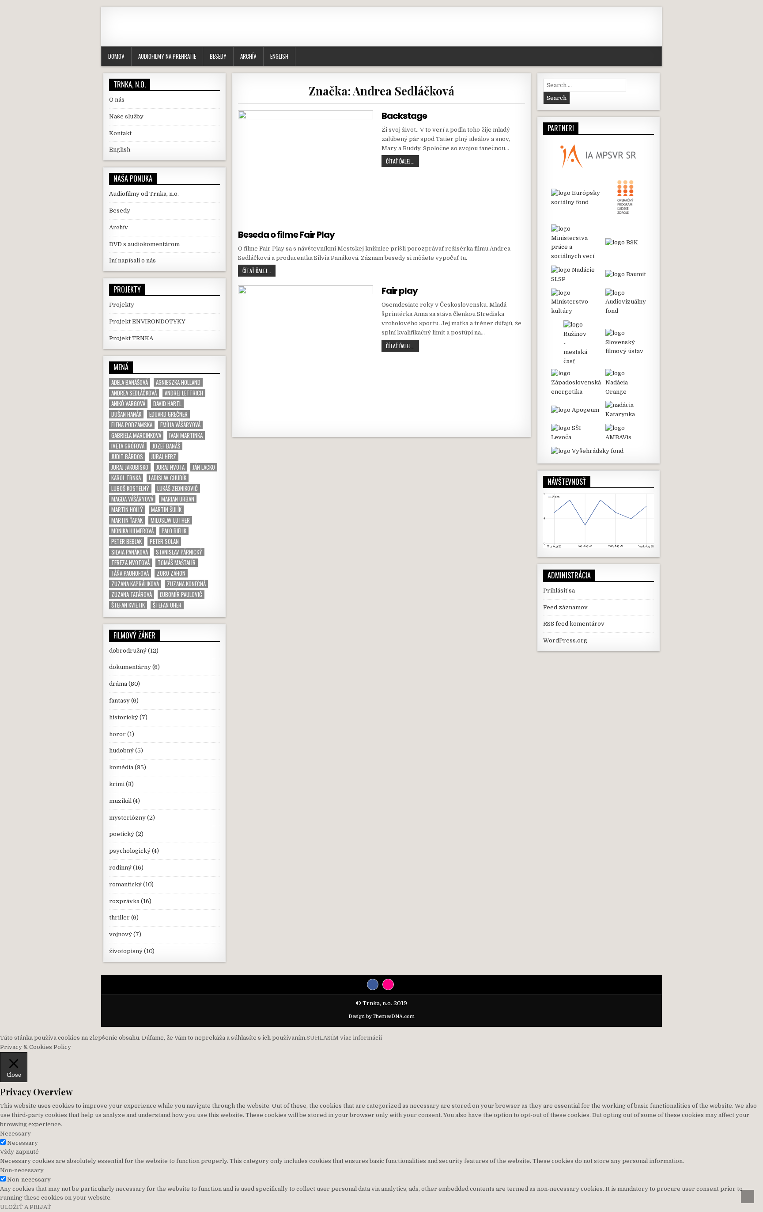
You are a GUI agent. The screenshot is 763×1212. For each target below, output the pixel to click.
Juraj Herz (163, 456)
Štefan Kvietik (128, 605)
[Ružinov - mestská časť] (576, 342)
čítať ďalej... (402, 161)
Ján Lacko (204, 467)
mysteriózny (127, 817)
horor (117, 734)
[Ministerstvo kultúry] (576, 302)
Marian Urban (177, 499)
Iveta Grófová (127, 446)
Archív (248, 56)
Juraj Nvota (170, 467)
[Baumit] (625, 274)
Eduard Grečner (168, 414)
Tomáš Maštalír (177, 563)
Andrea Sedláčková (134, 393)
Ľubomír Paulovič (181, 594)
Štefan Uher (167, 605)
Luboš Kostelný (130, 488)
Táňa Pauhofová (130, 573)
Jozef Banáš (166, 446)
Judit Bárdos (127, 456)
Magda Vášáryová (132, 499)
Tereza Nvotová (130, 563)
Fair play (400, 291)
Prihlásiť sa (559, 590)
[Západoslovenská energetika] (576, 382)
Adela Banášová (129, 382)
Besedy (218, 56)
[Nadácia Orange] (625, 382)
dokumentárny (130, 667)
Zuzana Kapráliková (135, 584)
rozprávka (124, 901)
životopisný (126, 951)
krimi (117, 784)
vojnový (120, 934)
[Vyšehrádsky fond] (598, 451)
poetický (121, 834)
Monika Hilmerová (132, 531)
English (279, 56)
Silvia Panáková (129, 552)
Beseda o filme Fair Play (286, 234)
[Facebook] (372, 984)
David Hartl (167, 403)
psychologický (130, 850)
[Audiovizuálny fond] (625, 302)
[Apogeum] (576, 410)
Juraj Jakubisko (129, 467)
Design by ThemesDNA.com (381, 1016)
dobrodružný (128, 650)
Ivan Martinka (186, 435)
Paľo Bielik (174, 531)
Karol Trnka (126, 478)
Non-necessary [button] (22, 1170)
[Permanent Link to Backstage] (305, 165)
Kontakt (120, 133)
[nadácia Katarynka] (625, 410)
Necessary (22, 1143)
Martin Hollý (127, 509)
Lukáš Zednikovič (177, 488)
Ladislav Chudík (167, 478)
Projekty (121, 304)
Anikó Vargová (128, 403)
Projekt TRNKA (131, 338)
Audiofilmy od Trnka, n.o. (144, 193)
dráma (118, 683)
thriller (119, 917)
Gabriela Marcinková (136, 435)
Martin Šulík (166, 509)
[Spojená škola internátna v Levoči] (576, 433)
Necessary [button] (15, 1133)
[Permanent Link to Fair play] (305, 352)
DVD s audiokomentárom (144, 244)
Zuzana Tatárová (131, 594)
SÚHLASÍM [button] (322, 1037)
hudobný (121, 750)
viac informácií (361, 1037)
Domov (116, 56)
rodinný (120, 867)
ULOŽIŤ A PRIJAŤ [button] (25, 1207)
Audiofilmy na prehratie (167, 56)
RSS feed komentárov (573, 623)
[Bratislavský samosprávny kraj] (625, 242)
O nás (117, 99)
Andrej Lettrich (184, 393)
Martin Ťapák (127, 520)
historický (123, 717)
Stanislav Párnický (179, 552)
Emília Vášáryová (180, 425)
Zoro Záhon (171, 573)
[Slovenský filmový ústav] (625, 342)
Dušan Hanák (126, 414)
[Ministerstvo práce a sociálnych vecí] (576, 242)
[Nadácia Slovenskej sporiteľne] (576, 275)
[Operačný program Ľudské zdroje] (625, 198)
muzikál (120, 801)
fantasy (119, 700)
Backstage (404, 116)
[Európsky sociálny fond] (576, 198)
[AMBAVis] (625, 433)
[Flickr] (388, 984)
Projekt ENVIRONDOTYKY (147, 321)
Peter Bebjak (126, 541)
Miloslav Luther (170, 520)
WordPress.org (565, 640)
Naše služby (126, 116)
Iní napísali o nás (132, 260)
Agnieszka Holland (178, 382)
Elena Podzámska (131, 425)
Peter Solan (164, 541)
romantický (125, 884)
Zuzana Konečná (186, 584)
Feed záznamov (565, 607)
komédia (121, 767)
